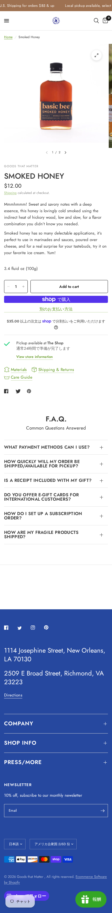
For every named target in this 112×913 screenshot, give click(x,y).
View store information (34, 356)
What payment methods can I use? (47, 447)
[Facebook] (10, 628)
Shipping (10, 192)
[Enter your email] (102, 810)
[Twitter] (23, 628)
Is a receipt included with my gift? (48, 480)
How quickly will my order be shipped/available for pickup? (42, 463)
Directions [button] (13, 695)
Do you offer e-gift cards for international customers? (41, 497)
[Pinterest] (50, 628)
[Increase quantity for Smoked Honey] (23, 286)
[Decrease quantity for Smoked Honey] (8, 286)
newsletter (73, 795)
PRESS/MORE (23, 762)
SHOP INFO (20, 743)
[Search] (96, 20)
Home (8, 37)
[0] (104, 20)
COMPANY (18, 724)
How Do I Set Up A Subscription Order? (43, 515)
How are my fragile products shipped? (41, 534)
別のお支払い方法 (56, 309)
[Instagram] (37, 628)
